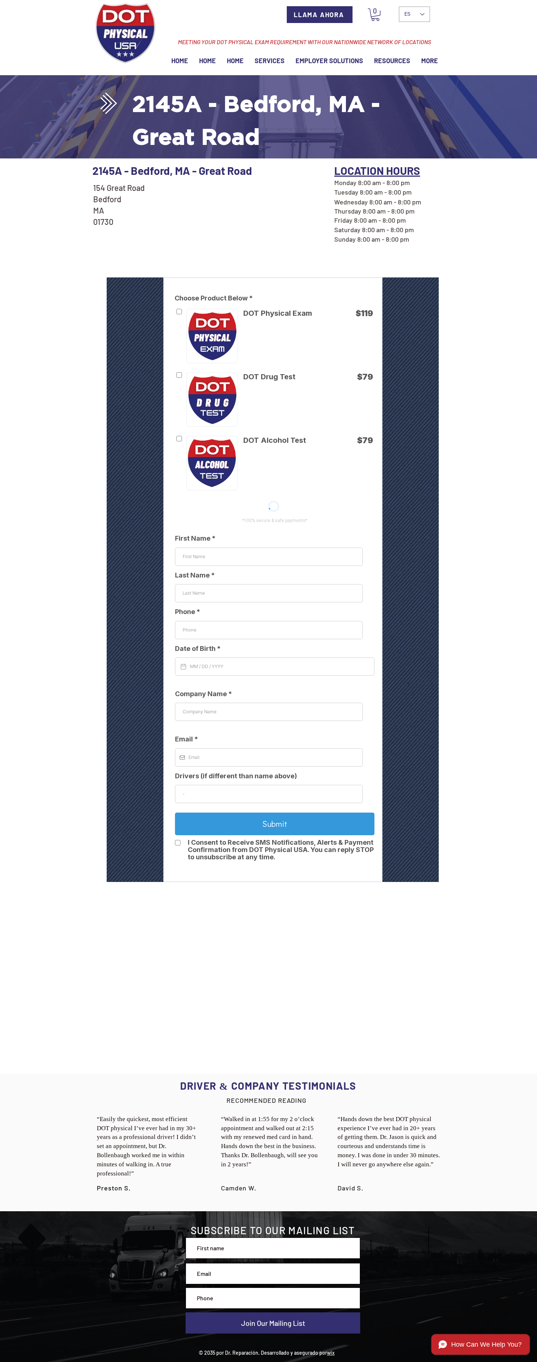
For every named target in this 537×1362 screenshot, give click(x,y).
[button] (375, 14)
